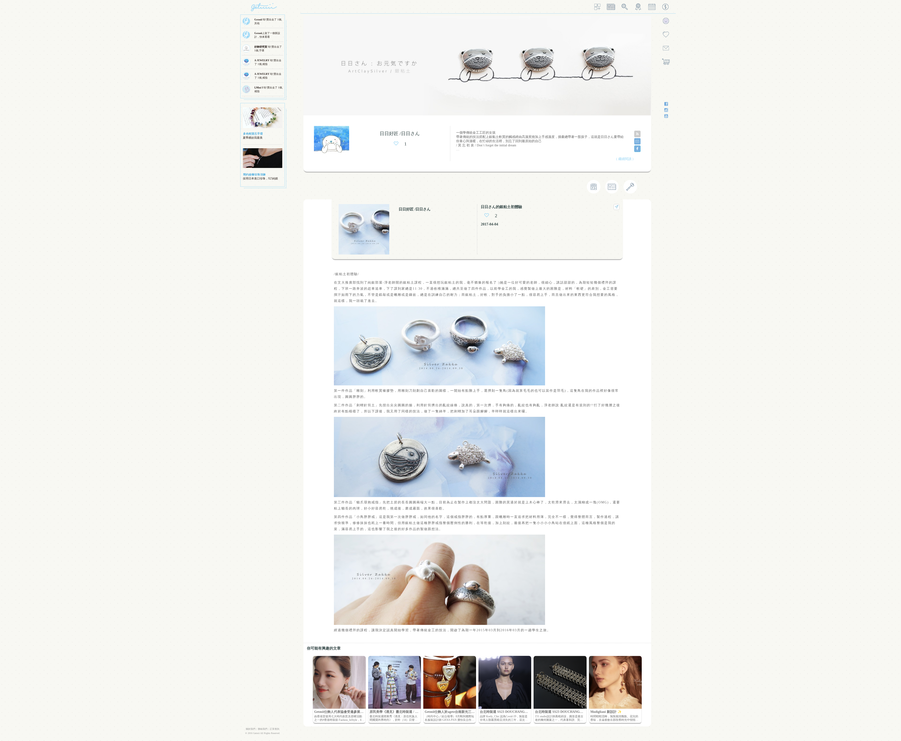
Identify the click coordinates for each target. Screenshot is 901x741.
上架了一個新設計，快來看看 (267, 35)
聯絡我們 (262, 729)
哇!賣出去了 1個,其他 (268, 21)
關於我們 (250, 729)
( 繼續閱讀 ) (625, 159)
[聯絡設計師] (637, 141)
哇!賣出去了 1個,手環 (268, 48)
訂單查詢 (274, 729)
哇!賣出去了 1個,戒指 (267, 62)
